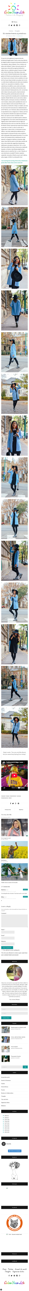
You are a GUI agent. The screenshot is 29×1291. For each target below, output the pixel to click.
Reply (25, 889)
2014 (7, 1130)
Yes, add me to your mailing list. (11, 950)
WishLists (3, 1105)
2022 (7, 1115)
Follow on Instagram (15, 1150)
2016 (7, 1126)
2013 (7, 1132)
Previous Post (8, 809)
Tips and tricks (4, 1099)
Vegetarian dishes (5, 1102)
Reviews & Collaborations (7, 1093)
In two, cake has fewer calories (18, 1037)
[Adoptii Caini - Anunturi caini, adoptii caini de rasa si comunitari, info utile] (14, 1241)
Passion (3, 1090)
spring (19, 796)
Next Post (21, 809)
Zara (10, 797)
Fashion (11, 30)
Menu (15, 22)
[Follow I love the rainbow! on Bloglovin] (14, 1170)
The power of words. (16, 1056)
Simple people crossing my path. (18, 1027)
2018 (7, 1121)
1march (3, 796)
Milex (2, 897)
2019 (7, 1119)
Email (3, 935)
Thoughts (17, 30)
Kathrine (3, 889)
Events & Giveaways (6, 1080)
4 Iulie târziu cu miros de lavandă (9, 882)
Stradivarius (5, 797)
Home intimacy (4, 1086)
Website (3, 941)
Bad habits (4, 860)
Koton (7, 796)
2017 (7, 1124)
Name (3, 929)
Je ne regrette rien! (6, 838)
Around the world (5, 1077)
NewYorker (13, 796)
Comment (3, 913)
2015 (7, 1128)
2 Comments (20, 35)
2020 (7, 1117)
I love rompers (14, 1046)
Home (4, 1269)
